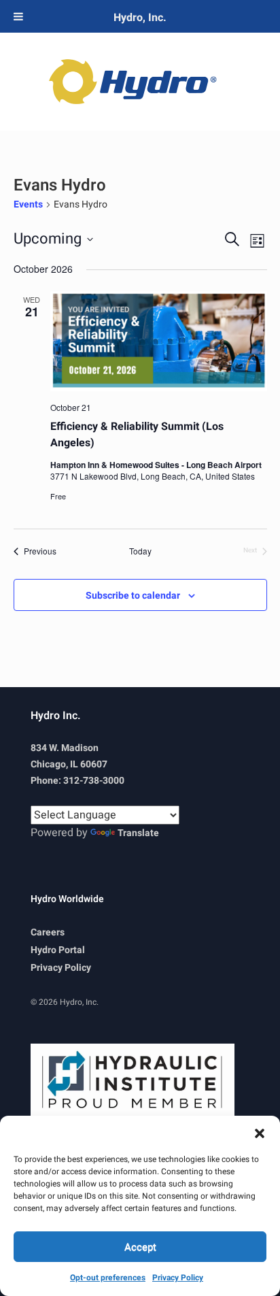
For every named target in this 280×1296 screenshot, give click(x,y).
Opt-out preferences (107, 1278)
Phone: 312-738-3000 (77, 781)
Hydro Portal (58, 950)
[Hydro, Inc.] (140, 81)
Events (28, 205)
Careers (48, 932)
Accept (140, 1247)
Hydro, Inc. (140, 18)
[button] (259, 1133)
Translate (138, 833)
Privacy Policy (177, 1278)
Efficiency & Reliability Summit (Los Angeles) (137, 434)
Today (140, 551)
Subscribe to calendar (133, 595)
